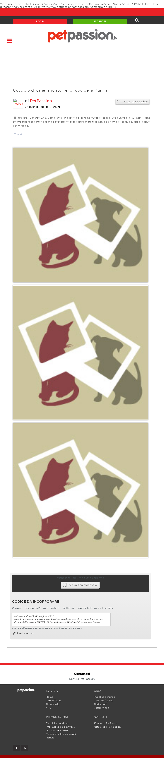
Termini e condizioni (58, 723)
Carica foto (100, 704)
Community (53, 704)
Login (40, 21)
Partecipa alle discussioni (61, 734)
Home (49, 697)
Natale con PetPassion (107, 727)
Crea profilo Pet (103, 701)
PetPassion (41, 101)
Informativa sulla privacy (60, 727)
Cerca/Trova (53, 701)
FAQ (48, 708)
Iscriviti (100, 21)
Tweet (18, 135)
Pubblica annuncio (105, 697)
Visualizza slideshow (135, 102)
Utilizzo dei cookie (57, 730)
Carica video (101, 708)
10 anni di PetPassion (106, 723)
